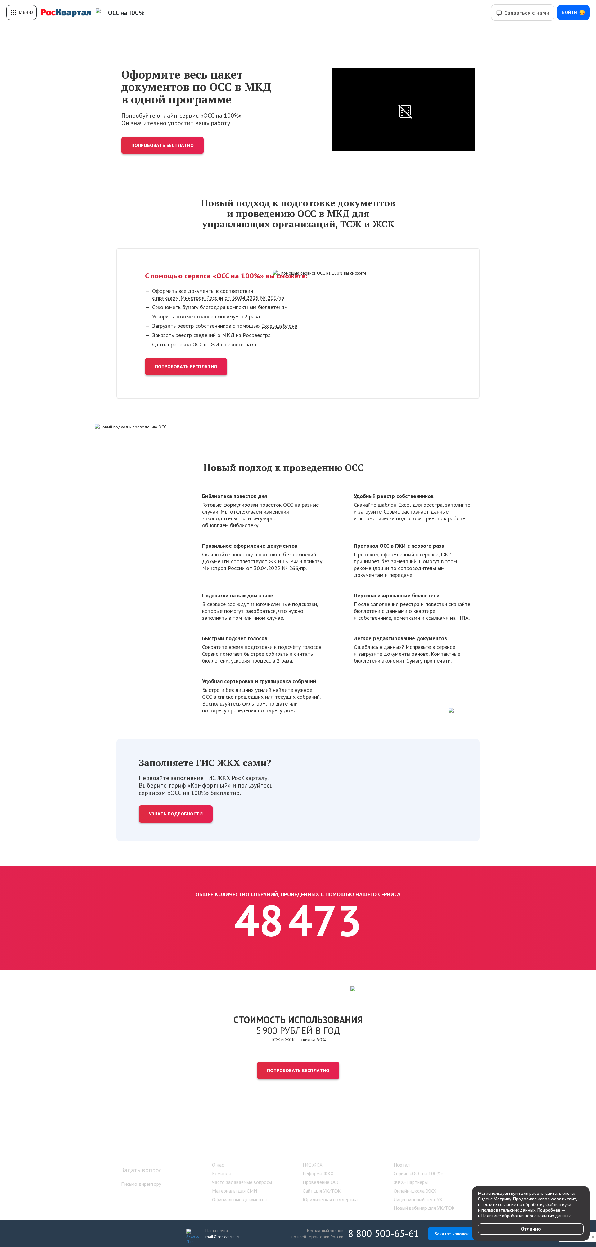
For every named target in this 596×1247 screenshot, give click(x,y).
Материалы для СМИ (234, 1191)
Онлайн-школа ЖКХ (415, 1191)
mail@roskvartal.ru (223, 1237)
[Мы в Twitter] (165, 1234)
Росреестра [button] (257, 335)
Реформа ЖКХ (318, 1173)
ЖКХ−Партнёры (411, 1182)
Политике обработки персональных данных (526, 1215)
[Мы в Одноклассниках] (139, 1234)
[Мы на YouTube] (152, 1234)
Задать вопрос (141, 1170)
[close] (593, 1237)
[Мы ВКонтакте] (126, 1234)
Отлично (531, 1228)
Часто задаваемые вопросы (242, 1182)
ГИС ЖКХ (313, 1165)
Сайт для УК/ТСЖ (322, 1191)
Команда (221, 1173)
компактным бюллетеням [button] (257, 307)
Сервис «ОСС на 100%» (418, 1173)
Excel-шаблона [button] (279, 325)
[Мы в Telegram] (178, 1234)
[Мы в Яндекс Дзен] (191, 1234)
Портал (402, 1165)
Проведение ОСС (321, 1182)
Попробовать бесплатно (162, 145)
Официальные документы (239, 1199)
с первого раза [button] (238, 344)
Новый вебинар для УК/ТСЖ (424, 1208)
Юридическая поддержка (330, 1199)
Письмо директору (141, 1184)
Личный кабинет (147, 1151)
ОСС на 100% (126, 12)
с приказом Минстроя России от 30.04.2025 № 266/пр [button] (218, 297)
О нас (218, 1165)
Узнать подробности (176, 814)
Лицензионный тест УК (418, 1199)
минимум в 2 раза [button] (239, 316)
